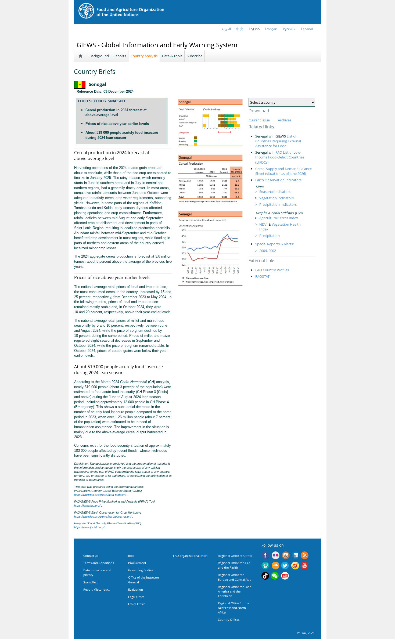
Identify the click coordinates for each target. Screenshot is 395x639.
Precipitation (269, 235)
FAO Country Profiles (272, 270)
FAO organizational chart (190, 556)
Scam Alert (90, 582)
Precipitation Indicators (278, 204)
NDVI (263, 224)
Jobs (131, 556)
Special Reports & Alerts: (274, 243)
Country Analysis (144, 55)
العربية (226, 29)
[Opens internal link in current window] (304, 556)
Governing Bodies (140, 570)
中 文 (239, 29)
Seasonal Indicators (274, 191)
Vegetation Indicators (276, 198)
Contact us (90, 556)
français (271, 29)
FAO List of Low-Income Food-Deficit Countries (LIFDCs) (279, 157)
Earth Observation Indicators (278, 180)
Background (99, 55)
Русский (289, 29)
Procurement (137, 563)
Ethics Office (136, 604)
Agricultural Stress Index (278, 217)
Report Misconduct (96, 589)
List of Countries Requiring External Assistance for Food (278, 141)
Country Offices (228, 620)
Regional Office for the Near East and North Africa (233, 607)
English (254, 29)
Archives (284, 120)
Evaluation (135, 589)
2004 (263, 250)
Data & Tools (172, 55)
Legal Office (136, 597)
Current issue (259, 120)
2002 (272, 250)
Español (307, 29)
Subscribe (194, 55)
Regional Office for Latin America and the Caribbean (235, 591)
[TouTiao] (285, 576)
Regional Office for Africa (235, 556)
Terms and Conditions (98, 563)
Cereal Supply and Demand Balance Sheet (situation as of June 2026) (283, 171)
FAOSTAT (262, 276)
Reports (119, 55)
